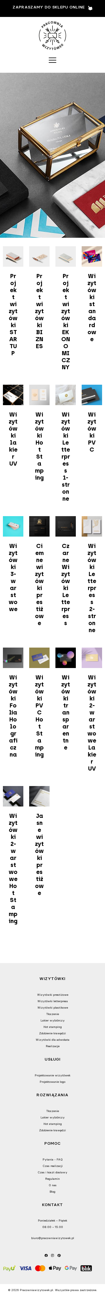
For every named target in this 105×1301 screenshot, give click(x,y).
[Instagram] (52, 1255)
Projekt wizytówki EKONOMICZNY (65, 322)
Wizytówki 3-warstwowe (13, 577)
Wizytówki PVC (92, 432)
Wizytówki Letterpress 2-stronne (92, 588)
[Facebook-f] (46, 1255)
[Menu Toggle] (52, 60)
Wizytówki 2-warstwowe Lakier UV (92, 723)
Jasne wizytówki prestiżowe (39, 854)
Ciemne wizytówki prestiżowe (39, 584)
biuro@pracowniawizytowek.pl (52, 1238)
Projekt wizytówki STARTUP (13, 315)
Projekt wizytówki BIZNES (39, 311)
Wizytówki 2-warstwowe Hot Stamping (13, 868)
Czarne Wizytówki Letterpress (65, 584)
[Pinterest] (59, 1255)
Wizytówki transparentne (65, 712)
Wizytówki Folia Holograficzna (13, 716)
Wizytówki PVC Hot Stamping (39, 716)
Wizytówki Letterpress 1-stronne (65, 456)
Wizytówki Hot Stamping (39, 446)
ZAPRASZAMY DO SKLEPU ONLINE (49, 7)
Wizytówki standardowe (92, 308)
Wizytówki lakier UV (13, 439)
